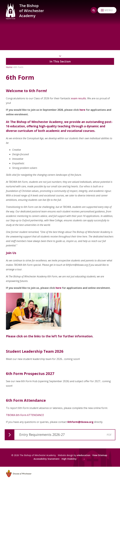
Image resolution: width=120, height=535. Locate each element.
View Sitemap (99, 455)
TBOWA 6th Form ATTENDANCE (25, 415)
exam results (78, 98)
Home (9, 67)
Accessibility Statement (47, 458)
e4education (83, 455)
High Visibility (69, 458)
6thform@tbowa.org (80, 422)
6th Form (18, 67)
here (82, 110)
